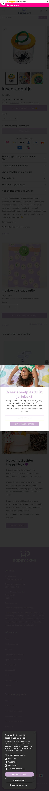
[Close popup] (47, 362)
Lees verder (18, 751)
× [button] (34, 733)
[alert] (19, 760)
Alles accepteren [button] (19, 774)
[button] (19, 785)
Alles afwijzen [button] (19, 780)
